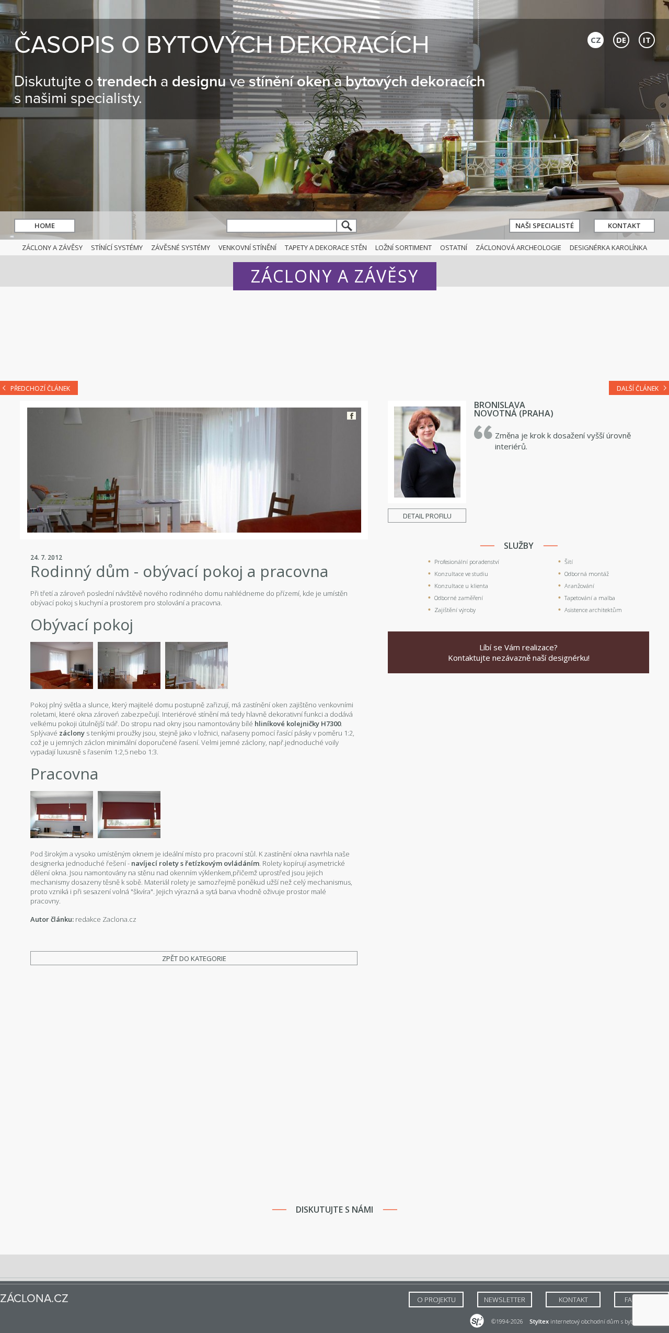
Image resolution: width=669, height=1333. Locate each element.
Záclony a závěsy (52, 247)
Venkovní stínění (247, 247)
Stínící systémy (117, 247)
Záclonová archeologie (518, 247)
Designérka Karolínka (608, 247)
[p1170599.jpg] (61, 686)
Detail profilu (427, 516)
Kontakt (624, 225)
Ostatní (453, 247)
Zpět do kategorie (194, 958)
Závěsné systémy (180, 247)
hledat (347, 226)
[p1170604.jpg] (129, 835)
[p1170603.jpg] (61, 835)
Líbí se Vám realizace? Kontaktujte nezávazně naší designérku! (519, 652)
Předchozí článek (40, 388)
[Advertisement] (334, 341)
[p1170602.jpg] (129, 686)
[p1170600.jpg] (196, 686)
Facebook (351, 416)
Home (44, 225)
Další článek (638, 388)
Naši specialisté (544, 225)
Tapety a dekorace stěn (326, 247)
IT (647, 40)
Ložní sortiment (403, 247)
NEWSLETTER (504, 1299)
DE (621, 40)
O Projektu (436, 1299)
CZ (596, 40)
